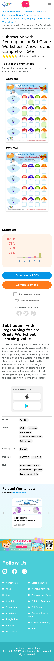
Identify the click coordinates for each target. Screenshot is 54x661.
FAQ (34, 628)
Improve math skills (29, 474)
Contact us (11, 607)
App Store (11, 613)
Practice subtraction (29, 465)
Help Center (12, 631)
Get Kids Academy (41, 600)
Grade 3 (39, 11)
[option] (27, 513)
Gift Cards (37, 607)
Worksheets (19, 492)
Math (5, 15)
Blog (8, 594)
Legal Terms (19, 647)
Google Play (12, 619)
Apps (8, 588)
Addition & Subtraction (24, 15)
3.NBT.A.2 (36, 457)
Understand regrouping (31, 470)
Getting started (39, 582)
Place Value (25, 432)
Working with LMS (41, 588)
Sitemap (10, 625)
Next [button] (48, 512)
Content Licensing (41, 622)
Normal (27, 11)
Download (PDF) (27, 275)
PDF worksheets (11, 11)
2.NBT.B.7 (24, 457)
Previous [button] (3, 512)
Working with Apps (41, 594)
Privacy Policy (34, 647)
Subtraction (25, 441)
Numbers (33, 428)
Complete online (27, 285)
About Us (10, 600)
